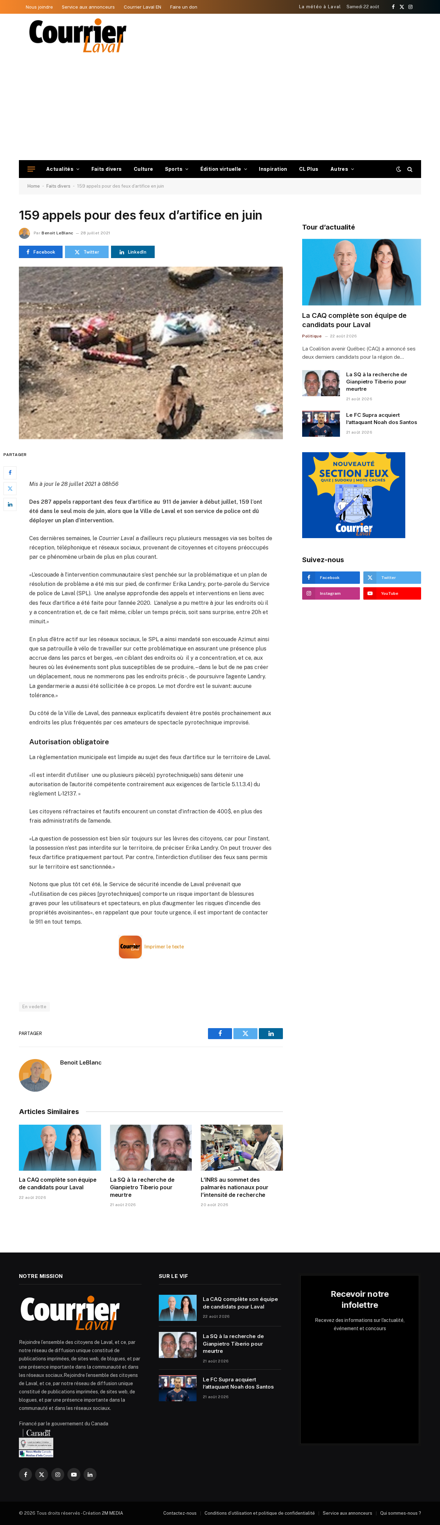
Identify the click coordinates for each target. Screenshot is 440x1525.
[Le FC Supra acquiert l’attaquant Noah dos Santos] (321, 424)
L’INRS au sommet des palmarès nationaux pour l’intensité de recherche (234, 1187)
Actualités (60, 169)
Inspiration (273, 169)
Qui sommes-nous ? (400, 1513)
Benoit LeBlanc (57, 233)
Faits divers (106, 169)
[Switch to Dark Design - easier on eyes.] (399, 169)
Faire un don (183, 7)
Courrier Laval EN (142, 7)
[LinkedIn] (9, 504)
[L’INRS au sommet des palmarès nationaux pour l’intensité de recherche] (242, 1148)
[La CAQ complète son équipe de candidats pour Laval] (60, 1148)
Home (34, 186)
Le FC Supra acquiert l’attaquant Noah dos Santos (381, 418)
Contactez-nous (180, 1513)
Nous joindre (39, 7)
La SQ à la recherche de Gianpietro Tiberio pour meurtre (142, 1187)
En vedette (34, 1006)
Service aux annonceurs (88, 7)
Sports (174, 169)
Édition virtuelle (220, 169)
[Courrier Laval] (78, 35)
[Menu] (31, 169)
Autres (339, 169)
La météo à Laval (320, 6)
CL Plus (309, 169)
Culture (143, 169)
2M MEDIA (112, 1513)
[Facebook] (9, 472)
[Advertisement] (220, 108)
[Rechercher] (409, 169)
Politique (312, 336)
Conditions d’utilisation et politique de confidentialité (260, 1513)
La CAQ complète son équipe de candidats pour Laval (58, 1183)
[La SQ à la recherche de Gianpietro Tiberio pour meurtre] (151, 1148)
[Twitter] (9, 488)
